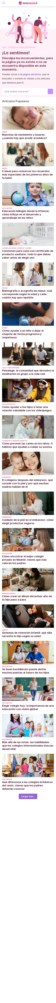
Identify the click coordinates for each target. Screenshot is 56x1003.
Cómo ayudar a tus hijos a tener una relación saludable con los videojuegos (27, 408)
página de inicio (32, 74)
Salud (5, 288)
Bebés (4, 132)
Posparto (6, 477)
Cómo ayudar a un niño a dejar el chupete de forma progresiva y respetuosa (23, 334)
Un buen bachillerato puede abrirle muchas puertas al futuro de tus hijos (25, 671)
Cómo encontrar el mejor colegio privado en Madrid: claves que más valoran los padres (24, 560)
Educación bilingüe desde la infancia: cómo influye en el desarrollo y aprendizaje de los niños (25, 214)
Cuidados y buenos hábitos (14, 441)
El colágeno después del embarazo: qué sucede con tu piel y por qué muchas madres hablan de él (27, 483)
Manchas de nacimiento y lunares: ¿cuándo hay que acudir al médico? (24, 136)
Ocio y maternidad (10, 368)
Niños (5, 630)
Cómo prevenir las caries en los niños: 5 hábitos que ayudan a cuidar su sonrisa (27, 445)
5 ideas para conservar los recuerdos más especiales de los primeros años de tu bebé (27, 174)
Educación (7, 208)
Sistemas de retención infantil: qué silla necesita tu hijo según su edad (27, 634)
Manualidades (8, 593)
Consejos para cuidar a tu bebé (16, 248)
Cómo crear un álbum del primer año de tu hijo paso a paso (27, 598)
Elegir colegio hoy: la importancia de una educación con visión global (28, 707)
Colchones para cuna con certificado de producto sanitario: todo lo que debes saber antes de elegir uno (27, 254)
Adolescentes (8, 404)
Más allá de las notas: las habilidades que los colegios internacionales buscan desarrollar (27, 746)
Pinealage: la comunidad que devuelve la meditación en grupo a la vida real (28, 372)
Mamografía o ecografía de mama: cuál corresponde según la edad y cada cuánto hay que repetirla (27, 294)
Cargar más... (28, 796)
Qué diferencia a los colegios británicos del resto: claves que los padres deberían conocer (27, 785)
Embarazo (7, 517)
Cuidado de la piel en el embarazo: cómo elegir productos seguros (28, 521)
